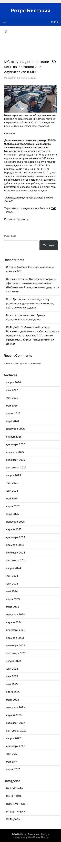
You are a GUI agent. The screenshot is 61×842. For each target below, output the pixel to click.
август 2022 (13, 738)
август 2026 (13, 382)
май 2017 (11, 761)
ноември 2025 (15, 452)
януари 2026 (14, 436)
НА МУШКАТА (14, 788)
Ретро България (30, 10)
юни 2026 (12, 398)
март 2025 (12, 514)
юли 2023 (12, 668)
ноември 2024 (15, 544)
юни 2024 (12, 583)
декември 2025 (15, 444)
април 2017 (13, 769)
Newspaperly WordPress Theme (30, 837)
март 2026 (12, 421)
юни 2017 (12, 753)
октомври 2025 (15, 459)
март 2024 (12, 606)
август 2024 (13, 568)
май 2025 (12, 498)
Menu (54, 21)
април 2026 (13, 413)
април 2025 (13, 506)
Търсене (10, 236)
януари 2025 (14, 529)
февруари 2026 (15, 428)
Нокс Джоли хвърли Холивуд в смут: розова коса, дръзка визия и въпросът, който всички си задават (30, 303)
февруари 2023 (15, 707)
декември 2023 (15, 630)
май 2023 (12, 684)
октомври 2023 (15, 645)
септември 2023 (16, 653)
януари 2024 (14, 622)
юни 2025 (12, 490)
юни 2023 (12, 676)
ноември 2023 (15, 637)
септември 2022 (16, 730)
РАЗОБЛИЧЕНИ (15, 811)
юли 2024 (12, 576)
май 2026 (12, 405)
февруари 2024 (15, 614)
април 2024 (13, 599)
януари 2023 (14, 715)
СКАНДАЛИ (13, 819)
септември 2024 (16, 560)
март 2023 (12, 699)
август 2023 (13, 661)
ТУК (53, 208)
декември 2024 (15, 537)
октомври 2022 (15, 723)
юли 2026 (12, 390)
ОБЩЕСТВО (13, 796)
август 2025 (13, 475)
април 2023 (13, 691)
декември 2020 (15, 746)
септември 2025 (16, 467)
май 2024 (12, 591)
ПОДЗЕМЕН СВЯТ (17, 804)
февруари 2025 (15, 521)
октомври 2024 (15, 552)
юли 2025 (12, 483)
